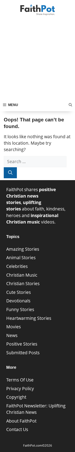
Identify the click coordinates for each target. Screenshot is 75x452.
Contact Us (17, 429)
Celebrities (17, 266)
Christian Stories (23, 283)
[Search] (10, 172)
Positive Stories (21, 344)
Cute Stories (18, 292)
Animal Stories (21, 257)
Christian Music (21, 275)
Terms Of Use (20, 380)
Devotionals (18, 301)
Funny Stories (20, 309)
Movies (13, 327)
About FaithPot (21, 421)
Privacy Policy (20, 388)
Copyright (16, 397)
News (12, 335)
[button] (70, 105)
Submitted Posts (23, 352)
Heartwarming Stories (28, 318)
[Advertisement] (37, 59)
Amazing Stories (22, 249)
